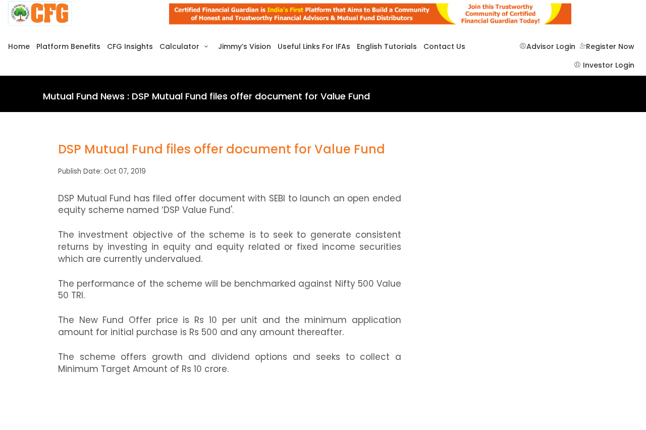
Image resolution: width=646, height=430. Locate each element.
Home (19, 46)
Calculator (180, 46)
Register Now (610, 46)
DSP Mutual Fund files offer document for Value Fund (221, 149)
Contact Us (444, 46)
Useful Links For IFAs (314, 46)
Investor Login (607, 65)
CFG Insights (130, 46)
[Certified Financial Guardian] (81, 14)
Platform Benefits (68, 46)
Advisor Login (550, 46)
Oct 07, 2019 (125, 171)
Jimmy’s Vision (244, 46)
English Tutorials (387, 46)
